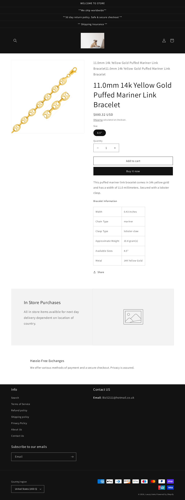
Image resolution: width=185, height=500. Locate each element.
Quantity (97, 140)
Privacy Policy (19, 423)
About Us (16, 429)
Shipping (98, 119)
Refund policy (19, 410)
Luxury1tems (150, 494)
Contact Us (17, 435)
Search (15, 397)
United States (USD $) (26, 488)
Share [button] (101, 272)
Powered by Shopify (165, 494)
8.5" (99, 132)
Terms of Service (20, 404)
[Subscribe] (72, 457)
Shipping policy (20, 416)
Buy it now (133, 171)
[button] (15, 41)
